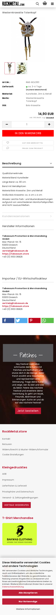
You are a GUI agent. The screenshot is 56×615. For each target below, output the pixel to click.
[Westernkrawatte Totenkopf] (28, 39)
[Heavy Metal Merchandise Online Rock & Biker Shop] (12, 4)
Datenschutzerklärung (13, 586)
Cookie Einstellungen (13, 454)
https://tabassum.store (15, 253)
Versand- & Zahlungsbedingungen (20, 497)
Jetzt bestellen (28, 411)
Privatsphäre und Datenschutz (18, 491)
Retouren (7, 444)
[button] (6, 124)
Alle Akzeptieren (28, 592)
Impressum (8, 479)
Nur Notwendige (28, 601)
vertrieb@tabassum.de (15, 250)
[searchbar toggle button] (37, 4)
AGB (4, 473)
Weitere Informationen (28, 609)
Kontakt (6, 438)
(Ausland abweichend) (36, 89)
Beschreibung (11, 163)
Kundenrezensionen (16, 216)
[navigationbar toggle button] (52, 4)
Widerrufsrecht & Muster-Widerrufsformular (25, 449)
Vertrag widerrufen (16, 505)
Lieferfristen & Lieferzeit (14, 485)
